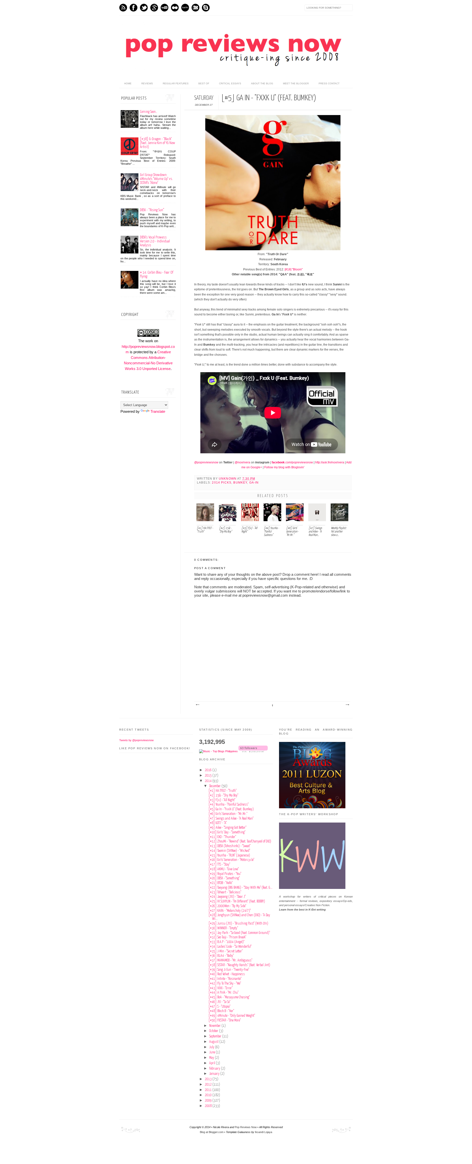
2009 (208, 1100)
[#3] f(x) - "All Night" (221, 800)
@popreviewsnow (206, 462)
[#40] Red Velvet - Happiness (226, 974)
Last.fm (185, 8)
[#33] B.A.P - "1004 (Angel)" (226, 942)
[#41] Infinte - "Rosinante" (224, 979)
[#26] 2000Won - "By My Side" (227, 906)
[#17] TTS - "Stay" (219, 864)
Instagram (195, 8)
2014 (208, 781)
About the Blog (262, 83)
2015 (208, 775)
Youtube (164, 8)
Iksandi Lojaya (263, 1132)
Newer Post (197, 705)
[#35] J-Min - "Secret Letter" (225, 951)
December (215, 786)
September (215, 1036)
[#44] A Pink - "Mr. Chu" (223, 992)
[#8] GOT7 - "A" (217, 823)
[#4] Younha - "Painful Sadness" (228, 804)
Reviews (147, 83)
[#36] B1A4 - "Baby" (221, 956)
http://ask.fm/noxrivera (329, 462)
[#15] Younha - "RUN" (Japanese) (229, 855)
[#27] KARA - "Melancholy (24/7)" (229, 911)
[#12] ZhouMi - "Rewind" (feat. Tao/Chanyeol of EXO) (239, 841)
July (212, 1047)
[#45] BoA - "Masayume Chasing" (229, 997)
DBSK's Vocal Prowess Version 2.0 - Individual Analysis (155, 241)
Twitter (144, 8)
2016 (208, 770)
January (214, 1074)
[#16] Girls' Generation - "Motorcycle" (231, 860)
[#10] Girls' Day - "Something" (226, 832)
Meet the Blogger (296, 83)
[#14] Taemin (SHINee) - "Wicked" (229, 851)
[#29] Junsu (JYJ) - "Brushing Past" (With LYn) (238, 923)
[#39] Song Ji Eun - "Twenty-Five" (228, 970)
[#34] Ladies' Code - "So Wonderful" (229, 946)
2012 (208, 1084)
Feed (123, 8)
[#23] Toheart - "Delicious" (224, 892)
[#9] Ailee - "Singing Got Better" (227, 827)
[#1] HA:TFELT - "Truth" (222, 791)
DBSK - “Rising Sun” (152, 210)
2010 (208, 1095)
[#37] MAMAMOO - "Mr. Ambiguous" (230, 960)
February (215, 1068)
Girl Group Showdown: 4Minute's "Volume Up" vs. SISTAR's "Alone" (156, 179)
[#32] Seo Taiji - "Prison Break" (227, 937)
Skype (206, 8)
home (128, 83)
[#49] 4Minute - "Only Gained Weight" (231, 1015)
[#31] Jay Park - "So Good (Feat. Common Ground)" (239, 933)
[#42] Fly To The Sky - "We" (224, 983)
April (212, 1063)
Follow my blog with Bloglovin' (284, 467)
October (214, 1031)
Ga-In (254, 482)
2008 (208, 1106)
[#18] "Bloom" (294, 269)
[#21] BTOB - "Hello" (220, 883)
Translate (157, 411)
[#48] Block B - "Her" (221, 1011)
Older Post (347, 705)
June (212, 1052)
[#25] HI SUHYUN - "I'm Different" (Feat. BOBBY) (236, 901)
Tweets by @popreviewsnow (136, 740)
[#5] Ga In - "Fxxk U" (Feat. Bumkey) (231, 809)
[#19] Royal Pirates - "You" (224, 874)
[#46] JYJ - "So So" (219, 1002)
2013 (208, 1079)
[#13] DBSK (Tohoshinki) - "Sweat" (229, 846)
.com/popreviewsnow (292, 462)
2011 (208, 1090)
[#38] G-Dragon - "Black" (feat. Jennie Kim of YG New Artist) (157, 143)
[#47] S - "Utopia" (219, 1006)
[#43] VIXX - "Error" (220, 988)
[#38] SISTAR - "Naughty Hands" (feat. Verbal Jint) (239, 965)
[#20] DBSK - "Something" (224, 878)
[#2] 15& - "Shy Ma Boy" (223, 795)
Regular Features (176, 83)
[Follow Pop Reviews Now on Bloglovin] (253, 751)
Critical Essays (230, 83)
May (212, 1058)
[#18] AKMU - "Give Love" (223, 869)
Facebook (133, 8)
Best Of (203, 83)
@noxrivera (242, 462)
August (214, 1042)
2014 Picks (221, 482)
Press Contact (329, 83)
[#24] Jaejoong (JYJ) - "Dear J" (227, 897)
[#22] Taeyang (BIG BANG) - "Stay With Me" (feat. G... (240, 887)
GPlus (154, 8)
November (215, 1026)
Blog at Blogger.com (211, 1132)
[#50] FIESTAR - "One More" (224, 1020)
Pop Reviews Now (246, 1127)
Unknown (228, 478)
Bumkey (240, 482)
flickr (175, 8)
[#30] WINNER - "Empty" (223, 928)
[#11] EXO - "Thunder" (222, 837)
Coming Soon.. (148, 112)
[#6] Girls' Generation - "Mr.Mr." (227, 814)
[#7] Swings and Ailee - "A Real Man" (230, 818)
